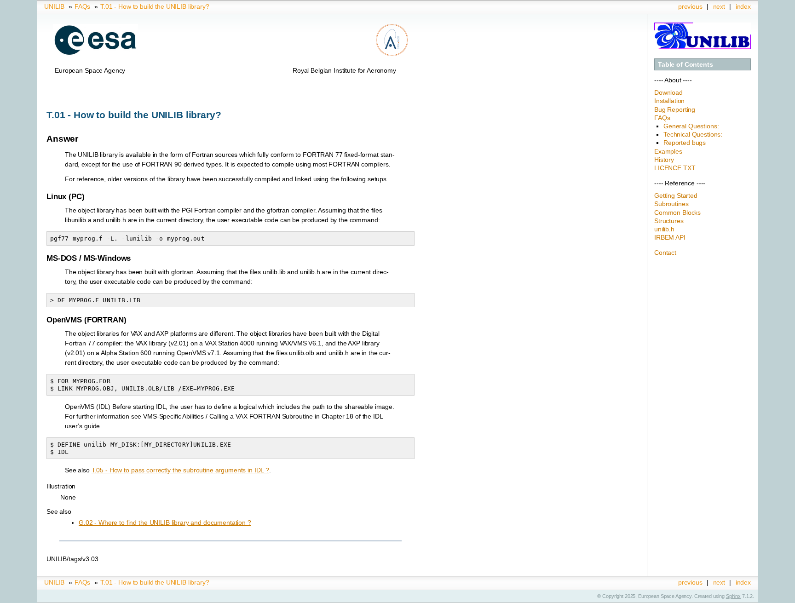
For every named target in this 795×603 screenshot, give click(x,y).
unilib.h (664, 229)
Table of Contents (685, 64)
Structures (669, 220)
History (664, 159)
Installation (669, 100)
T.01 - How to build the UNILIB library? (154, 6)
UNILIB (54, 6)
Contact (665, 252)
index (743, 6)
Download (668, 92)
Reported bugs (684, 142)
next (719, 6)
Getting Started (675, 195)
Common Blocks (677, 212)
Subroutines (671, 203)
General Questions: (691, 126)
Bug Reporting (674, 109)
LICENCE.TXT (674, 168)
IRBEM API (670, 237)
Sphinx (733, 596)
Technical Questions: (692, 134)
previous (690, 6)
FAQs (82, 6)
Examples (668, 151)
